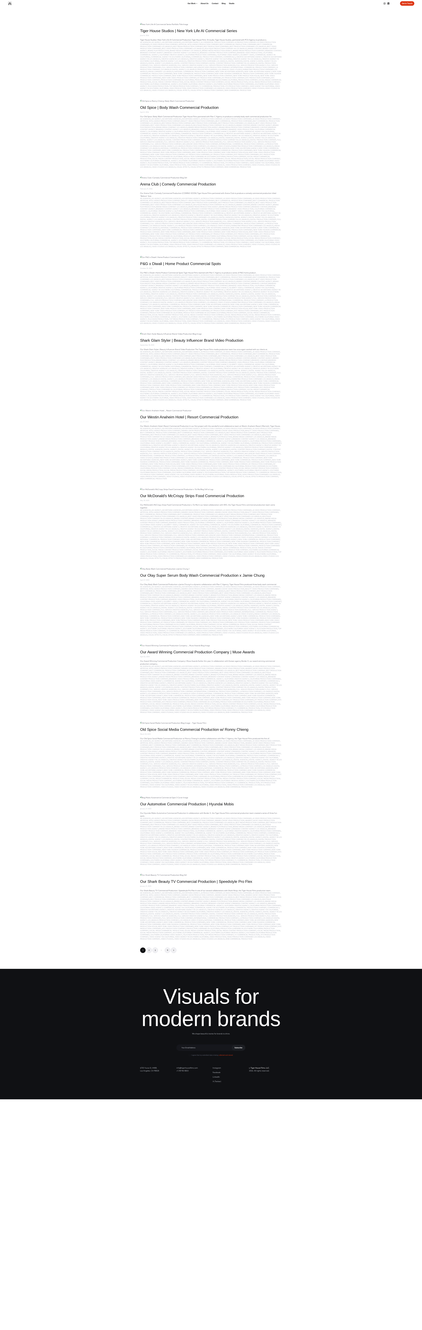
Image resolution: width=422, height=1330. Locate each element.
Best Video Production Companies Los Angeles (183, 49)
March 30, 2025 (145, 734)
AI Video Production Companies (237, 119)
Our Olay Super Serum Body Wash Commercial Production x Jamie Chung (202, 575)
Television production (158, 86)
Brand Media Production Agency (217, 51)
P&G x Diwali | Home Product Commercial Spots (180, 264)
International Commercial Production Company (253, 67)
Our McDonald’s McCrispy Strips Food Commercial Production (192, 496)
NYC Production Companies (257, 78)
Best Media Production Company (188, 46)
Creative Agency (196, 59)
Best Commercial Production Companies (238, 44)
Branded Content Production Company (218, 53)
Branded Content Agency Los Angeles (181, 53)
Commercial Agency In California (259, 131)
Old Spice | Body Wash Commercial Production (179, 107)
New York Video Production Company (179, 78)
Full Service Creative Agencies (163, 65)
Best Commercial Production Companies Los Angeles (202, 433)
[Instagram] (384, 3)
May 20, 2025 (144, 500)
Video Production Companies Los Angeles (206, 88)
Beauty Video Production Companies (198, 121)
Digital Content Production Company (191, 63)
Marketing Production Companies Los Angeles (252, 146)
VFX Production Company (237, 86)
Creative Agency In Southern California (198, 447)
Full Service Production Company (177, 67)
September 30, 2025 (147, 345)
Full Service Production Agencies (220, 65)
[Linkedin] (388, 3)
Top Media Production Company (183, 86)
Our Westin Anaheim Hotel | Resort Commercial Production (189, 417)
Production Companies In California (177, 80)
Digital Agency (250, 61)
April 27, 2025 (144, 580)
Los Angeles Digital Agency (173, 69)
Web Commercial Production (237, 90)
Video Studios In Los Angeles (193, 477)
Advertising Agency (191, 42)
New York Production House (246, 76)
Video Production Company (238, 88)
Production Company (248, 80)
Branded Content (273, 51)
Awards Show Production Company (197, 431)
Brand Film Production (158, 51)
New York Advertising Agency (258, 71)
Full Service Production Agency (251, 65)
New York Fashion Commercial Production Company (205, 462)
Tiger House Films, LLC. (260, 1068)
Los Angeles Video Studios (230, 69)
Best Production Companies (216, 46)
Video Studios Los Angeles (164, 90)
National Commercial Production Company (194, 71)
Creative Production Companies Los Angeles (207, 61)
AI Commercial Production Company (217, 42)
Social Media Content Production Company (204, 82)
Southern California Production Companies (234, 84)
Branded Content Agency (152, 53)
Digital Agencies (235, 61)
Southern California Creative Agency (196, 84)
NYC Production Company (198, 466)
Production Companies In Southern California (216, 80)
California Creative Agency (171, 55)
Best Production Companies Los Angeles (248, 46)
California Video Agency (228, 55)
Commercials (229, 57)
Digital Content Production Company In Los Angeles (233, 63)
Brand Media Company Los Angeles (185, 51)
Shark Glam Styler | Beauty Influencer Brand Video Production (191, 340)
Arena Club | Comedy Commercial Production (178, 184)
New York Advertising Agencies (229, 71)
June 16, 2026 (144, 35)
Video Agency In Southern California (207, 474)
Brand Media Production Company (248, 51)
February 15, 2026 (146, 189)
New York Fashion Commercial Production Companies (239, 74)
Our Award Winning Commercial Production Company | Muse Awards (197, 652)
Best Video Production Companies (203, 435)
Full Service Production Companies (195, 454)
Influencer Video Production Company (212, 67)
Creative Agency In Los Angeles (247, 59)
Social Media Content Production (167, 82)
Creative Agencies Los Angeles (174, 59)
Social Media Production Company (264, 82)
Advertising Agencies (171, 42)
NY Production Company (233, 78)
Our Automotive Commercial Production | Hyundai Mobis (187, 804)
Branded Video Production (249, 53)
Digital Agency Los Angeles (160, 63)
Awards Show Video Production (229, 431)
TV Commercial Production (211, 86)
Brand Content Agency (261, 125)
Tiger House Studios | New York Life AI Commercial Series (188, 31)
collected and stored (226, 1055)
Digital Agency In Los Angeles (261, 138)
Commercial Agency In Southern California (170, 57)
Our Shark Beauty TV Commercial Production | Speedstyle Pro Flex (196, 881)
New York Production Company (217, 76)
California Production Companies (200, 55)
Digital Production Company (263, 140)
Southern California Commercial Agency (159, 84)
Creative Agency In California (218, 59)
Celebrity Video (247, 55)
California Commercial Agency (209, 441)
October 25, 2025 (146, 268)
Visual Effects (183, 90)
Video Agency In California (261, 86)
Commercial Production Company (207, 57)
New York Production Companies (187, 76)
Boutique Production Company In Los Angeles (226, 49)
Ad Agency (156, 42)
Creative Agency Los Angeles (173, 61)
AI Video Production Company (164, 44)
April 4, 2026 (144, 112)
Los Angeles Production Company (201, 69)
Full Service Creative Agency (191, 65)
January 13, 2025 (145, 886)
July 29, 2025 (144, 422)
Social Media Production (236, 82)
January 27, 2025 (145, 809)
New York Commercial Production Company (193, 74)
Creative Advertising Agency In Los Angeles (199, 445)
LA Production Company (197, 456)
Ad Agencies (145, 42)
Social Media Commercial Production (188, 468)
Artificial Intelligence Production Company (199, 44)
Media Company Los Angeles (161, 71)
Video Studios (258, 88)
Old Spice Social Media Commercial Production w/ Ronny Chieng (194, 729)
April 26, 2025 (145, 657)
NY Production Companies (209, 78)
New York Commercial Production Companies (209, 460)
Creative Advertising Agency (249, 57)
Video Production (177, 88)
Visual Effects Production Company (207, 90)
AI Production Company (245, 42)
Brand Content (255, 49)
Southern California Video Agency (188, 472)
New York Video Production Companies (194, 464)
